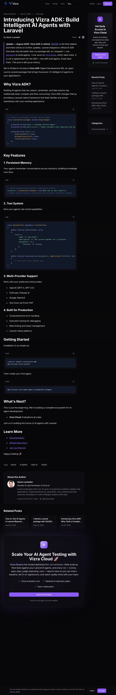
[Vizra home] (11, 4)
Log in (99, 4)
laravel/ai (10, 55)
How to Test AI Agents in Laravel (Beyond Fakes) (15, 521)
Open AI (34, 465)
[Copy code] (73, 109)
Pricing (55, 4)
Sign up (108, 4)
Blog (69, 4)
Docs (63, 4)
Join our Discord (17, 448)
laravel (13, 465)
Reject (92, 691)
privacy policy (15, 692)
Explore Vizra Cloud (43, 595)
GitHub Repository (18, 443)
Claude (44, 465)
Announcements (10, 14)
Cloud (47, 4)
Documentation (16, 438)
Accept (101, 691)
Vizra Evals (50, 55)
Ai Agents (23, 465)
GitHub (92, 4)
